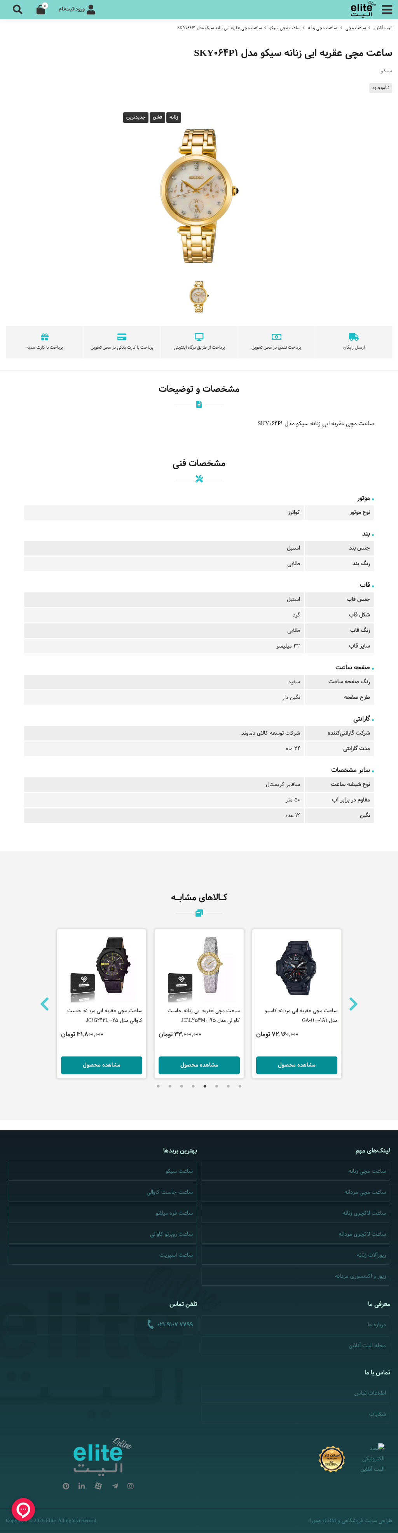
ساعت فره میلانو (174, 1213)
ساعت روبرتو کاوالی (171, 1234)
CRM (330, 1520)
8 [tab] (158, 1086)
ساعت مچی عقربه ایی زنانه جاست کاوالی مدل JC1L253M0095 (204, 1016)
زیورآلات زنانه (371, 1255)
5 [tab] (193, 1086)
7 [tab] (170, 1086)
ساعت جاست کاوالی (170, 1192)
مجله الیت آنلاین (367, 1345)
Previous (44, 1004)
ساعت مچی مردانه (365, 1192)
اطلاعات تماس (370, 1393)
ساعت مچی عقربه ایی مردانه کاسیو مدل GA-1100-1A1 (301, 1016)
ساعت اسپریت (176, 1255)
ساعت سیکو (179, 1171)
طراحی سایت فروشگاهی (367, 1521)
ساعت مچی (356, 27)
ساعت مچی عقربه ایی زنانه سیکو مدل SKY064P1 (219, 27)
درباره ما (377, 1324)
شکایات (377, 1414)
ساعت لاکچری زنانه (364, 1213)
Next (353, 1004)
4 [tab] (205, 1086)
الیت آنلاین (383, 27)
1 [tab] (240, 1086)
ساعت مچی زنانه (322, 27)
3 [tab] (216, 1086)
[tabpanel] (199, 1004)
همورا (315, 1521)
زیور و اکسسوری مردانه (360, 1276)
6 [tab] (181, 1086)
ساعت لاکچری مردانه (362, 1234)
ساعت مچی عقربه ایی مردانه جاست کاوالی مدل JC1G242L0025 (104, 1016)
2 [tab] (228, 1086)
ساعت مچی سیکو (284, 27)
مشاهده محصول (101, 1065)
